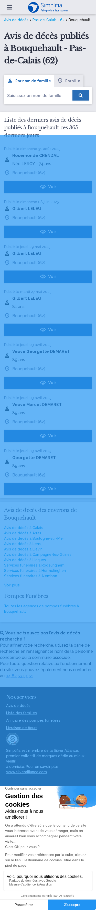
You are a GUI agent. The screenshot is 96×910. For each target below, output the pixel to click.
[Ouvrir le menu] (9, 7)
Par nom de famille (33, 81)
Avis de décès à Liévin (23, 549)
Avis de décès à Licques (25, 560)
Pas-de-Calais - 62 (49, 20)
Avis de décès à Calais (23, 528)
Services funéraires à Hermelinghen (35, 571)
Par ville (72, 81)
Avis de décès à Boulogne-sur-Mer (34, 538)
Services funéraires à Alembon (30, 576)
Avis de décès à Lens (22, 544)
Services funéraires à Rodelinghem (34, 565)
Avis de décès (16, 20)
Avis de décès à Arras (22, 533)
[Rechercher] (80, 95)
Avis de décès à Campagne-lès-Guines (37, 554)
